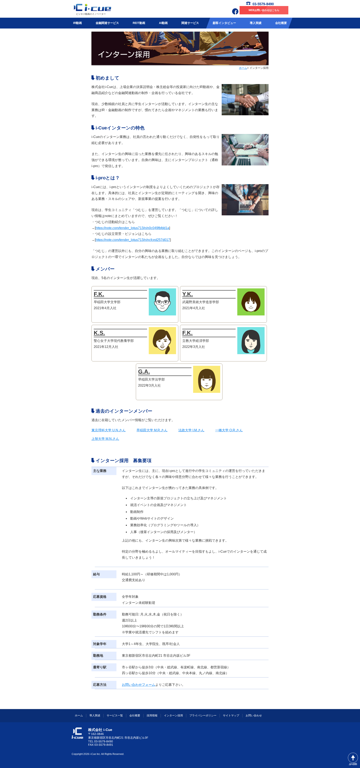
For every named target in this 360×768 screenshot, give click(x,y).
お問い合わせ (254, 715)
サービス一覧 (115, 715)
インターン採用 (173, 715)
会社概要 (134, 715)
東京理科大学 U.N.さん (108, 430)
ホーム (243, 67)
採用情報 (152, 715)
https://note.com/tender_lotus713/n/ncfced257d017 (133, 240)
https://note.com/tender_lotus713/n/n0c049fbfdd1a (132, 228)
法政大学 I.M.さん (191, 430)
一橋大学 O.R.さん (229, 430)
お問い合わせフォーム (138, 684)
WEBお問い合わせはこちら (264, 10)
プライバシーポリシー (202, 715)
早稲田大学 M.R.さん (152, 430)
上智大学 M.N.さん (105, 438)
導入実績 (94, 715)
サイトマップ (231, 715)
